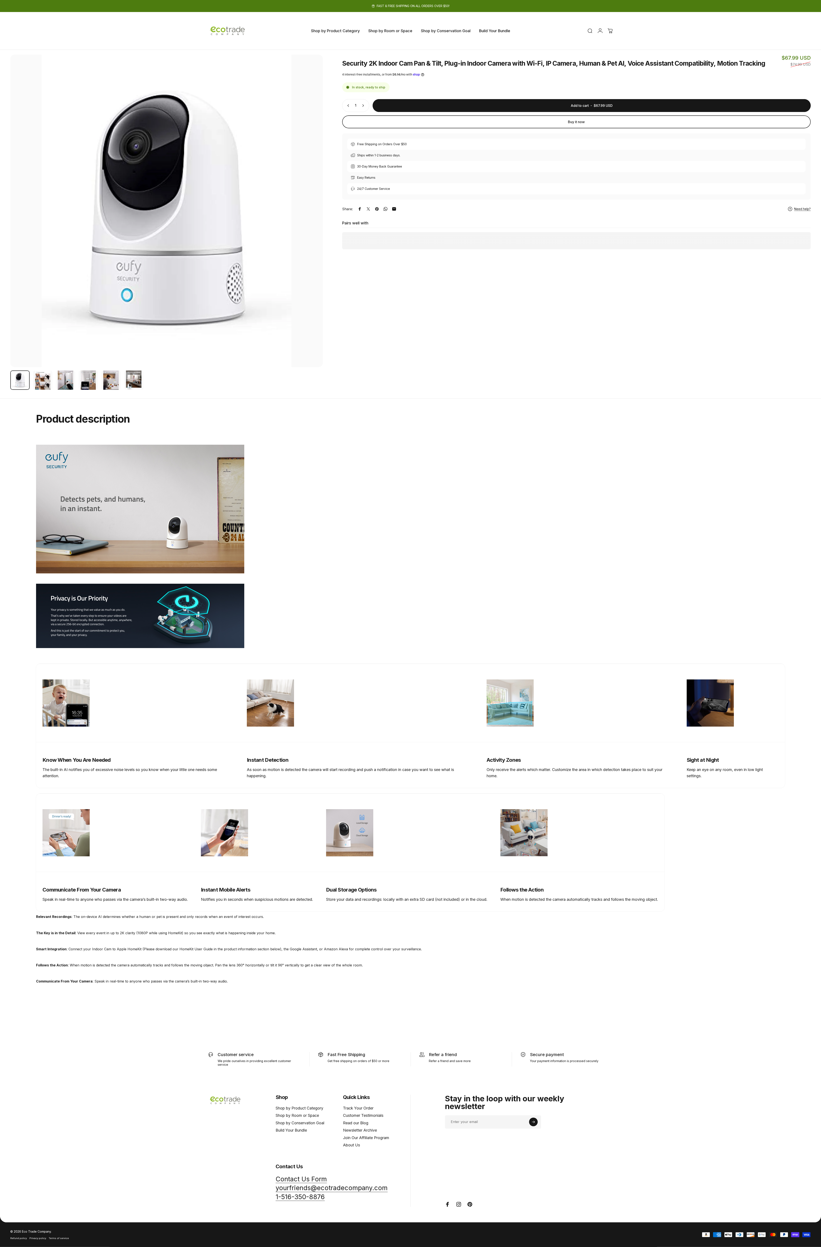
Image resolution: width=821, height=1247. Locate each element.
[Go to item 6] (133, 380)
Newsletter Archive (360, 1130)
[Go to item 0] (20, 380)
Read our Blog (355, 1123)
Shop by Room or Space (297, 1115)
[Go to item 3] (65, 380)
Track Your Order (358, 1108)
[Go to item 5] (111, 380)
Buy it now (576, 122)
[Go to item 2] (42, 380)
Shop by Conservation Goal (300, 1123)
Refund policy (18, 1238)
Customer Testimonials (363, 1115)
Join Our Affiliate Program (366, 1137)
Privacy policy (37, 1238)
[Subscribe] (533, 1122)
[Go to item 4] (88, 380)
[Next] (312, 221)
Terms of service (59, 1238)
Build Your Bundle (291, 1130)
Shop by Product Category (299, 1108)
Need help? (802, 209)
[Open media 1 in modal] (166, 211)
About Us (351, 1145)
